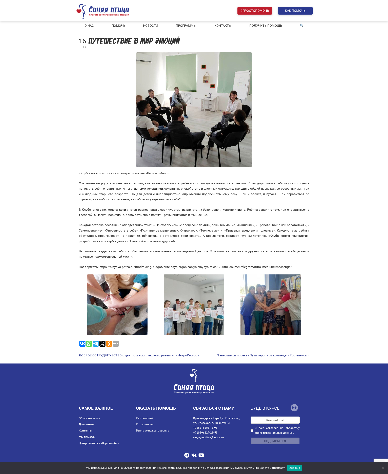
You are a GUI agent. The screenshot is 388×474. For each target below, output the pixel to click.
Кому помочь (145, 424)
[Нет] (383, 468)
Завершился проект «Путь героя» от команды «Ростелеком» (263, 355)
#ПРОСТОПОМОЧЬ (254, 11)
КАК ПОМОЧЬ (295, 11)
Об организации (89, 418)
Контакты (85, 430)
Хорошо (294, 467)
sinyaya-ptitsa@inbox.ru (208, 437)
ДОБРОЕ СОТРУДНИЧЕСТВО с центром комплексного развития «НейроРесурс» (139, 355)
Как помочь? (144, 418)
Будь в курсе (265, 408)
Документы (86, 424)
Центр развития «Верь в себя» (99, 443)
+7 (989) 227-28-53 (205, 432)
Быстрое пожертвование (152, 430)
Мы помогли (87, 436)
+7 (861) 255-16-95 (205, 427)
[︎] (301, 25)
